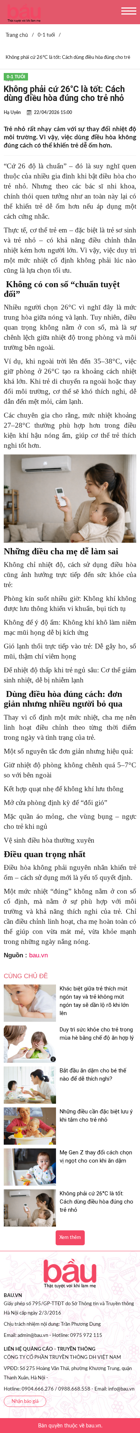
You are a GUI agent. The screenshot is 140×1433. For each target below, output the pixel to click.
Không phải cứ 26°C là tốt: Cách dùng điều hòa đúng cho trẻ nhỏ (96, 1201)
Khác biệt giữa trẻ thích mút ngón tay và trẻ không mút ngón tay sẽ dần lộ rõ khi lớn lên (94, 1001)
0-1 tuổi (16, 76)
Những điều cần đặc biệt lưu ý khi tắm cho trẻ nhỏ (96, 1115)
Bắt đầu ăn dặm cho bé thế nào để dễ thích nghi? (93, 1074)
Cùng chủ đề (26, 976)
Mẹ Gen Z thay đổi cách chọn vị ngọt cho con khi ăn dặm (96, 1156)
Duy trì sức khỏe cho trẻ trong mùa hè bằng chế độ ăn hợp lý (97, 1033)
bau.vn (38, 955)
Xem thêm (70, 1237)
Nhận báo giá (25, 1401)
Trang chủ (17, 35)
